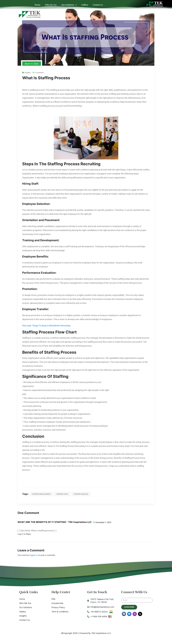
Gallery (84, 5)
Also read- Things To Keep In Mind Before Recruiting (46, 325)
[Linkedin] (129, 614)
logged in (33, 555)
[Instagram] (135, 614)
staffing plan (62, 494)
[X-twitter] (140, 614)
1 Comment (39, 73)
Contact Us (98, 5)
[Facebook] (124, 614)
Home (37, 5)
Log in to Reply (24, 534)
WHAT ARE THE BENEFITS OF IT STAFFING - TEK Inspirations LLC (55, 522)
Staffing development (41, 494)
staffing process (81, 494)
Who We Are (51, 5)
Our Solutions (67, 5)
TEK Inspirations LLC (101, 633)
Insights (28, 73)
